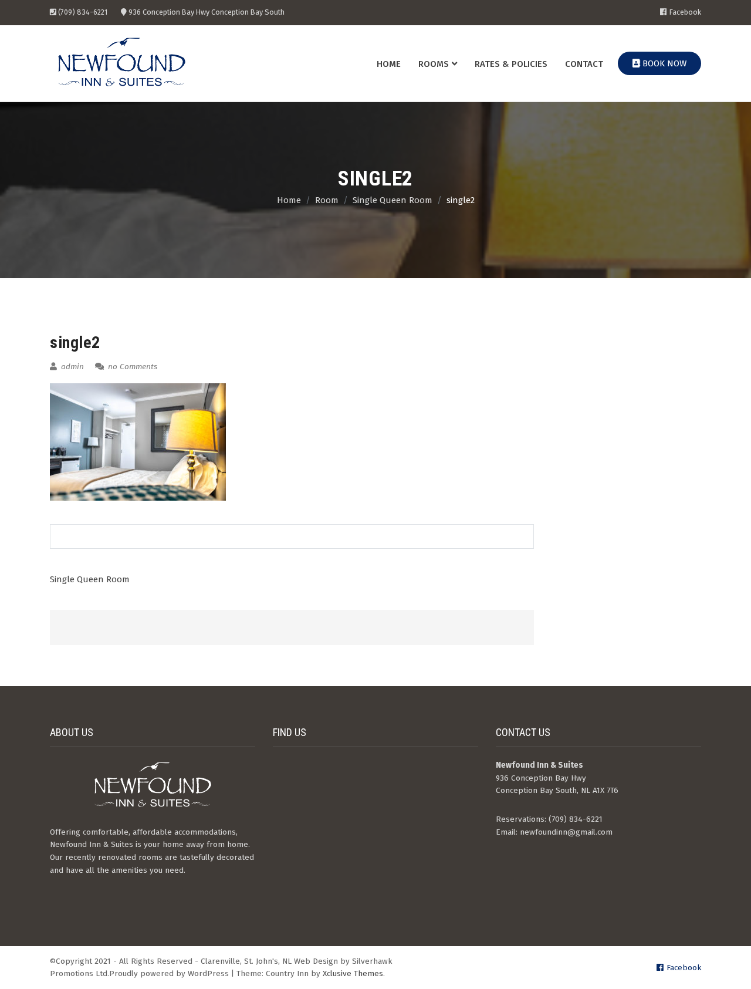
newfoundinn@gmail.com (566, 832)
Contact (584, 64)
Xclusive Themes (353, 973)
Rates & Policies (511, 64)
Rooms (433, 64)
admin (71, 367)
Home (389, 64)
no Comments (131, 367)
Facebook (685, 12)
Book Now (663, 63)
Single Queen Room (90, 579)
